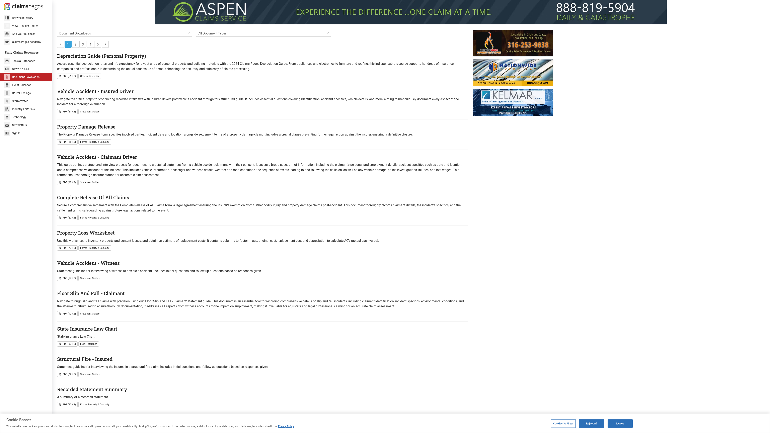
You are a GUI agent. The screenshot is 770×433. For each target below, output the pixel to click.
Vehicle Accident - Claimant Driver (97, 157)
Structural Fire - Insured (84, 359)
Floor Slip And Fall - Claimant (91, 293)
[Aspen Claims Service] (411, 12)
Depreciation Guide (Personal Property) (101, 56)
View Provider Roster (25, 25)
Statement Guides (89, 111)
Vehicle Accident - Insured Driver (95, 91)
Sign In (16, 133)
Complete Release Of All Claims (93, 197)
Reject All (591, 423)
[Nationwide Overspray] (589, 72)
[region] (385, 423)
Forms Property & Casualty (94, 142)
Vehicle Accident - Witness (88, 263)
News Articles (20, 69)
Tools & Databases (23, 61)
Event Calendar (21, 85)
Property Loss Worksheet (86, 233)
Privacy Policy (286, 426)
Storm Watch (20, 101)
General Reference (89, 76)
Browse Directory (22, 17)
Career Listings (21, 93)
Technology (19, 117)
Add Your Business (23, 33)
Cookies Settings (563, 423)
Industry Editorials (23, 109)
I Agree (620, 423)
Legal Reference (88, 344)
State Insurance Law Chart (87, 329)
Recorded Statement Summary (92, 389)
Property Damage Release (86, 126)
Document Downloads (26, 77)
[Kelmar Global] (589, 102)
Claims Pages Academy (26, 42)
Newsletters (19, 125)
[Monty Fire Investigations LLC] (589, 43)
